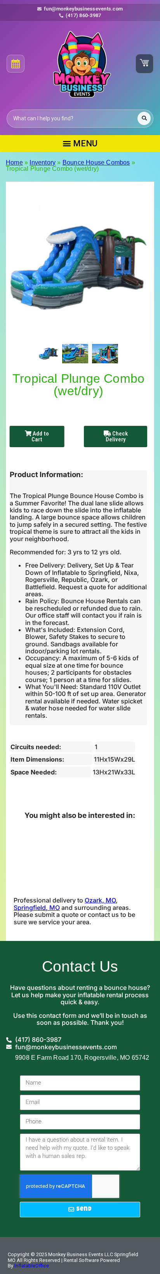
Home (14, 162)
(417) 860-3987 (83, 15)
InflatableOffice (31, 1266)
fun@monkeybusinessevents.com (83, 9)
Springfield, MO (37, 907)
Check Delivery (117, 436)
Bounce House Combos (96, 162)
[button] (80, 143)
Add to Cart (40, 436)
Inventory (43, 162)
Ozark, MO (100, 900)
